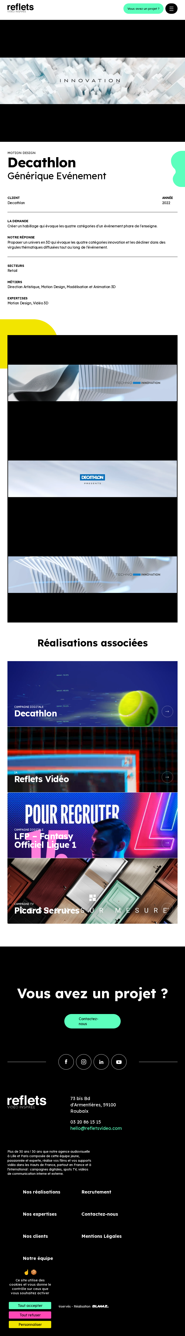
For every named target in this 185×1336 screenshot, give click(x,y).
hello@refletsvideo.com (96, 1128)
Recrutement (96, 1192)
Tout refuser (30, 1315)
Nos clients (35, 1236)
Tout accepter (30, 1305)
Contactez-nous (99, 1214)
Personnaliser (30, 1324)
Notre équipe (38, 1258)
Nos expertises (40, 1214)
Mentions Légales (101, 1236)
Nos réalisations (41, 1192)
